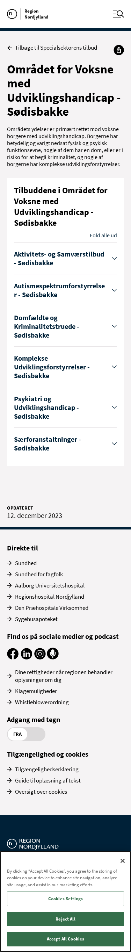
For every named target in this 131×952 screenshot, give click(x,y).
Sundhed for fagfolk (39, 574)
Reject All (65, 919)
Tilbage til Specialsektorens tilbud (56, 48)
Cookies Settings (65, 899)
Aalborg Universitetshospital (50, 585)
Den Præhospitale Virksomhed (51, 608)
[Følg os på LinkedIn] (26, 657)
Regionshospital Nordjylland (49, 596)
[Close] (122, 860)
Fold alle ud (103, 235)
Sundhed (26, 563)
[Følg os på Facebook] (13, 657)
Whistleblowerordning (42, 702)
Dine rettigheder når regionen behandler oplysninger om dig (63, 676)
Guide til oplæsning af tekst (48, 780)
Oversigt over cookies (41, 791)
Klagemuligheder (36, 691)
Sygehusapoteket (36, 619)
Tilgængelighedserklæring (47, 769)
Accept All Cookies (65, 939)
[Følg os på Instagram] (40, 657)
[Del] (119, 50)
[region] (65, 901)
